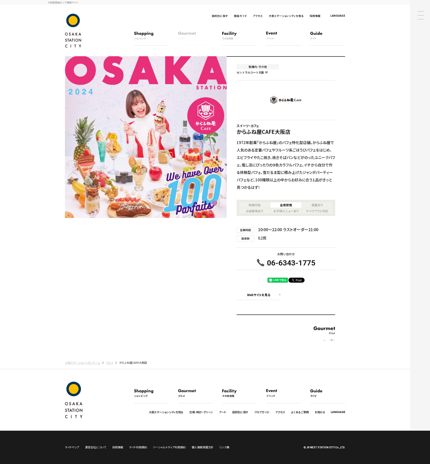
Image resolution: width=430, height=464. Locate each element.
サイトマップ (72, 447)
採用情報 (315, 16)
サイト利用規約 (138, 447)
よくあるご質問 (300, 412)
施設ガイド (240, 16)
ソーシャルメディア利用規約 (169, 447)
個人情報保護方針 (203, 447)
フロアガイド (261, 412)
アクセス (258, 16)
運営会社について (95, 447)
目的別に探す (220, 16)
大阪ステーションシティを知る (286, 16)
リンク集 (224, 447)
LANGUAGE (337, 15)
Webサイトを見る (258, 295)
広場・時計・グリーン (201, 412)
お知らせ (320, 412)
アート (222, 412)
